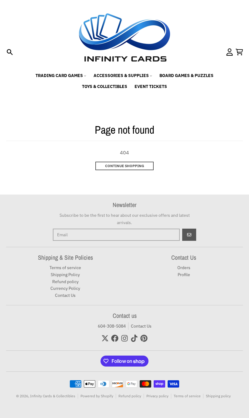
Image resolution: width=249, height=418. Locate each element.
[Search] (9, 52)
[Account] (229, 52)
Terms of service (187, 396)
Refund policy (129, 396)
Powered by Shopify (96, 396)
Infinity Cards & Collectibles (52, 396)
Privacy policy (157, 396)
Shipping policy (218, 396)
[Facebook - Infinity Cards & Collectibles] (114, 338)
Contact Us (141, 326)
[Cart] (239, 52)
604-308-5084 (112, 326)
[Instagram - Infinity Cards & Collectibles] (124, 338)
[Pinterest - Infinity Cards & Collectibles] (144, 338)
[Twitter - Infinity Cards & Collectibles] (105, 338)
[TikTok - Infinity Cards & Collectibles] (134, 338)
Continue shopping (124, 165)
